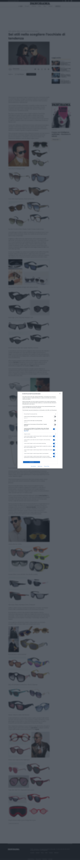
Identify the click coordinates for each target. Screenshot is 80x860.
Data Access (40, 466)
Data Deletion (33, 466)
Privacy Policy (46, 466)
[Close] (60, 394)
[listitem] (40, 414)
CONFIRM (31, 462)
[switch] (54, 416)
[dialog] (40, 430)
